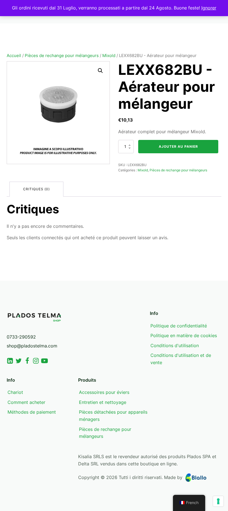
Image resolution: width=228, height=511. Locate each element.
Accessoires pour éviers (104, 392)
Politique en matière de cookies (183, 335)
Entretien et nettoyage (102, 402)
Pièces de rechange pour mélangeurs (62, 55)
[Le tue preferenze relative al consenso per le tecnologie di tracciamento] (218, 501)
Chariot (15, 392)
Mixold (108, 55)
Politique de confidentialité (178, 326)
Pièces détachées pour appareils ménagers (113, 415)
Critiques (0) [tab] (36, 189)
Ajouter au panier (178, 146)
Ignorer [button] (208, 8)
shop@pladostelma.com (32, 346)
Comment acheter (26, 402)
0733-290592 (21, 337)
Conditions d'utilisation (174, 345)
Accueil (14, 55)
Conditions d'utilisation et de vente (180, 358)
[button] (100, 71)
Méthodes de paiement (32, 412)
